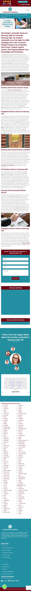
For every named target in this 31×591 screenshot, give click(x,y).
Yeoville (20, 432)
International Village (22, 473)
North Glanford (6, 509)
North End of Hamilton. (23, 490)
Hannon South (6, 473)
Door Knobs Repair (6, 557)
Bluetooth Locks (6, 566)
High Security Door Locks (8, 548)
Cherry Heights (21, 443)
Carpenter (5, 437)
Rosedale (20, 502)
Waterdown (20, 427)
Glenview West (21, 465)
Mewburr (5, 502)
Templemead (21, 420)
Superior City (21, 507)
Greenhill (20, 470)
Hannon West (6, 475)
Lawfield (5, 492)
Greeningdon (6, 465)
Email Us (5, 581)
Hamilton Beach (21, 435)
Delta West (20, 457)
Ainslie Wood (6, 413)
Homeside (20, 472)
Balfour (4, 417)
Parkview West (21, 493)
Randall (19, 408)
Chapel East (5, 440)
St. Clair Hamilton (22, 503)
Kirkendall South (21, 478)
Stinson (19, 505)
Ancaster (5, 412)
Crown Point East (21, 452)
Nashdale (20, 487)
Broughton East (6, 427)
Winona (19, 513)
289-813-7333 (22, 2)
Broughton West (6, 428)
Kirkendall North (21, 477)
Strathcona (20, 510)
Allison (4, 410)
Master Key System (7, 550)
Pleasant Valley (6, 512)
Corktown (20, 448)
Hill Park (5, 480)
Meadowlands (6, 500)
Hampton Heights (7, 470)
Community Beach (22, 445)
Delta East (20, 455)
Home (2, 15)
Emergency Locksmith (7, 574)
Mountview (5, 503)
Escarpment (5, 408)
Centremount (6, 438)
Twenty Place (21, 425)
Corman (20, 450)
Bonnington (5, 425)
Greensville (5, 467)
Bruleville (5, 430)
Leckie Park (5, 493)
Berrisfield (5, 420)
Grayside (20, 467)
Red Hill (20, 495)
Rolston (19, 410)
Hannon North (6, 472)
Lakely (19, 480)
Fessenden (5, 455)
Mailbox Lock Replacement (8, 571)
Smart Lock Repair (6, 555)
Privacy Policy (5, 564)
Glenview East (21, 463)
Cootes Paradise (21, 447)
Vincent (19, 512)
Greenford (20, 468)
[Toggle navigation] (28, 10)
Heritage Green (6, 478)
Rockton (20, 500)
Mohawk (5, 507)
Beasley (20, 437)
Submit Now (15, 278)
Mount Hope (6, 462)
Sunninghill (20, 418)
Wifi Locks (5, 569)
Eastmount (5, 447)
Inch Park (5, 483)
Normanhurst (21, 488)
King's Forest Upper (7, 490)
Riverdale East (21, 497)
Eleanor (4, 448)
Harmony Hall (6, 477)
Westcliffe (20, 430)
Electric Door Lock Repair (8, 552)
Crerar (4, 443)
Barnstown (5, 418)
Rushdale (20, 412)
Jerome (5, 485)
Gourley (5, 463)
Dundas (19, 458)
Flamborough (6, 457)
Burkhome (5, 433)
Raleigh (19, 407)
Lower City (5, 405)
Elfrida (4, 450)
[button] (13, 348)
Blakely (19, 438)
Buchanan (5, 432)
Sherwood (20, 415)
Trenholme (20, 423)
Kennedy (5, 487)
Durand (19, 460)
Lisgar (4, 497)
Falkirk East (5, 452)
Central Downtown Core (23, 440)
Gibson (19, 462)
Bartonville (20, 433)
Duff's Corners (6, 445)
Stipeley (20, 508)
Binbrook (5, 422)
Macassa (5, 498)
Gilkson (4, 460)
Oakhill (4, 510)
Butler (4, 435)
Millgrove (5, 505)
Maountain (5, 407)
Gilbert (4, 458)
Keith (19, 475)
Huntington (5, 482)
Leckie (4, 495)
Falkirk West (5, 453)
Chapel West (6, 442)
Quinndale (20, 405)
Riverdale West (21, 498)
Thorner (19, 422)
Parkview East (21, 492)
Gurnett (4, 468)
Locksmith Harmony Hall (15, 589)
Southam (20, 417)
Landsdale (20, 482)
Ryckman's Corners (22, 413)
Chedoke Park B (21, 442)
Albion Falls (5, 415)
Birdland (5, 423)
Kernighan (5, 488)
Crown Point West (22, 453)
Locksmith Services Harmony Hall (12, 15)
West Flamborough (22, 428)
